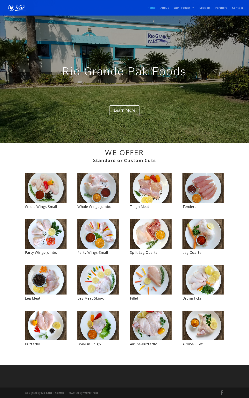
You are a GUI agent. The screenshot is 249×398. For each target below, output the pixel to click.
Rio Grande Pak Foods (124, 71)
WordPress (90, 393)
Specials (204, 8)
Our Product (182, 8)
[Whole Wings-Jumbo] (98, 202)
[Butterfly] (46, 339)
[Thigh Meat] (151, 202)
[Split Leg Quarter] (151, 247)
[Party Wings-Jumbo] (46, 247)
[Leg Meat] (46, 293)
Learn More (124, 110)
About (164, 8)
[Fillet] (151, 293)
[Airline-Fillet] (203, 339)
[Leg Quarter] (203, 247)
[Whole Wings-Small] (46, 202)
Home (151, 8)
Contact (237, 8)
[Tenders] (203, 202)
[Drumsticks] (203, 293)
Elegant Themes (52, 393)
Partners (221, 8)
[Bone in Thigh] (98, 339)
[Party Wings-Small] (98, 247)
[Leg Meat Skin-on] (98, 293)
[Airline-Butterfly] (151, 339)
